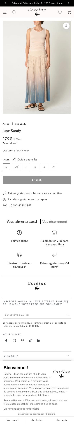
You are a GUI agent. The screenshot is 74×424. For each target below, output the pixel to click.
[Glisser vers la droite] (68, 3)
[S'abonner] (69, 315)
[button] (14, 12)
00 (18, 167)
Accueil (7, 123)
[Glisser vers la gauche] (6, 3)
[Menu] (4, 12)
